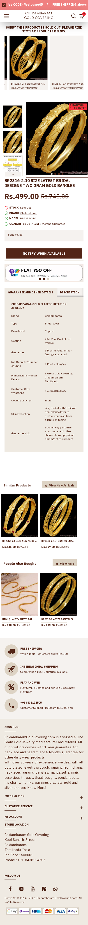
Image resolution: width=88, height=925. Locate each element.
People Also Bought (19, 563)
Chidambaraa (28, 213)
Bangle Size (15, 234)
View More (67, 563)
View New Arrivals (61, 485)
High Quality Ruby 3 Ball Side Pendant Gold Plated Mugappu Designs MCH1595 (19, 619)
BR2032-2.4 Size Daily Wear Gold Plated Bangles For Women (58, 619)
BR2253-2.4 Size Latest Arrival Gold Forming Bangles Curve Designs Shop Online (23, 83)
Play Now (26, 691)
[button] (30, 137)
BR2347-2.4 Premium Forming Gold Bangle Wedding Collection (64, 83)
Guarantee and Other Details (30, 292)
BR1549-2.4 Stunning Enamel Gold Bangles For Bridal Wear (58, 541)
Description (69, 292)
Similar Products (17, 485)
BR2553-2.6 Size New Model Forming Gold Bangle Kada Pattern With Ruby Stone (19, 541)
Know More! (36, 787)
